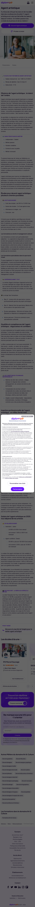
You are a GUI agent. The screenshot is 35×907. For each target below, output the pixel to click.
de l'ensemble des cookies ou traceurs (20, 431)
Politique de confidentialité (25, 477)
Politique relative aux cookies (11, 478)
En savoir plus (12, 471)
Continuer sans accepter (27, 416)
